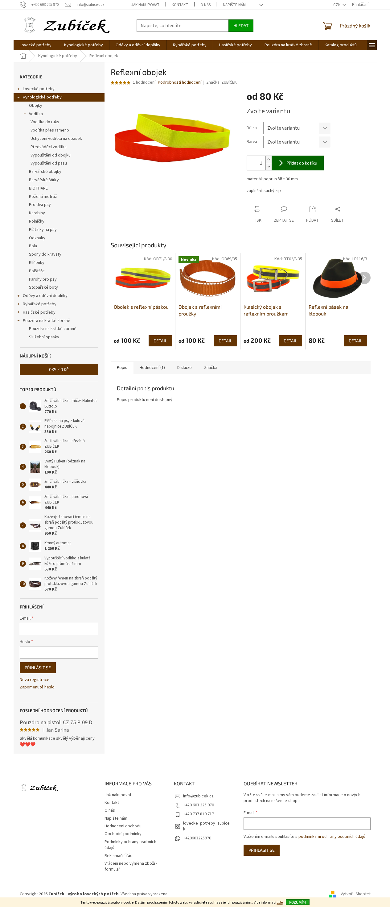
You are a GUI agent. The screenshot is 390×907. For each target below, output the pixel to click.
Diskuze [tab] (184, 368)
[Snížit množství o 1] (268, 166)
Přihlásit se (38, 667)
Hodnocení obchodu (123, 826)
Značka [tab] (210, 368)
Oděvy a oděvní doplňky (45, 296)
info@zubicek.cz (198, 796)
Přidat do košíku (301, 162)
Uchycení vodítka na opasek (56, 139)
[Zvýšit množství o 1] (268, 159)
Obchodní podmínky (123, 834)
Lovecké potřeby (39, 89)
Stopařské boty (43, 287)
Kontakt (180, 5)
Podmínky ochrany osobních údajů (130, 845)
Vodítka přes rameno (50, 130)
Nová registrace (34, 680)
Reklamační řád (119, 856)
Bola (33, 246)
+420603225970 (197, 838)
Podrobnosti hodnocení (179, 83)
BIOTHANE (38, 188)
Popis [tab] (122, 368)
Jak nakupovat (145, 5)
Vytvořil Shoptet (356, 894)
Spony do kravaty (45, 254)
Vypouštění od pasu (49, 163)
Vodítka (36, 114)
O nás (205, 5)
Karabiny (37, 213)
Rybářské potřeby (39, 304)
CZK (337, 5)
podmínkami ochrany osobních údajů (331, 837)
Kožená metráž (43, 197)
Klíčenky (36, 263)
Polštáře (37, 271)
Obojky (35, 105)
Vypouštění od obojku (51, 155)
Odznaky (37, 238)
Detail (160, 340)
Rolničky (36, 221)
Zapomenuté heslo (37, 687)
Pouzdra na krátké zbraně (46, 321)
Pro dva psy (40, 205)
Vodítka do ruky (45, 122)
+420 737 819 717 (198, 814)
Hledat (240, 25)
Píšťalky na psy (43, 230)
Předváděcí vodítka (49, 147)
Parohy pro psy (43, 279)
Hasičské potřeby (39, 312)
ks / (59, 369)
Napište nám (234, 5)
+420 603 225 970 (198, 805)
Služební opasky (44, 337)
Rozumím (297, 902)
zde (280, 902)
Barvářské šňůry (44, 180)
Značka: (221, 82)
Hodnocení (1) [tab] (152, 368)
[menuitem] (36, 45)
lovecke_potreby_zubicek (206, 826)
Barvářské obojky (45, 172)
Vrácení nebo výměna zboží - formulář (131, 866)
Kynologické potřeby (42, 97)
